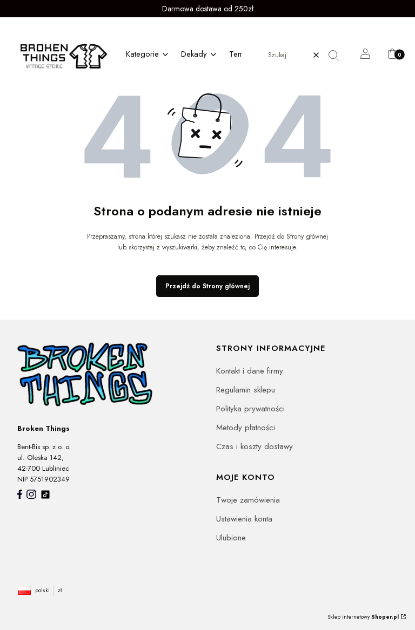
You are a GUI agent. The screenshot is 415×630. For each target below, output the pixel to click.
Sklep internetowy (363, 617)
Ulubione (231, 538)
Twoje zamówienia (248, 500)
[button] (337, 55)
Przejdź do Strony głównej (207, 286)
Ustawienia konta (244, 519)
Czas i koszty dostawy (254, 446)
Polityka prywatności (250, 409)
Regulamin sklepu (245, 390)
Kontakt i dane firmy (249, 371)
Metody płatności (245, 427)
